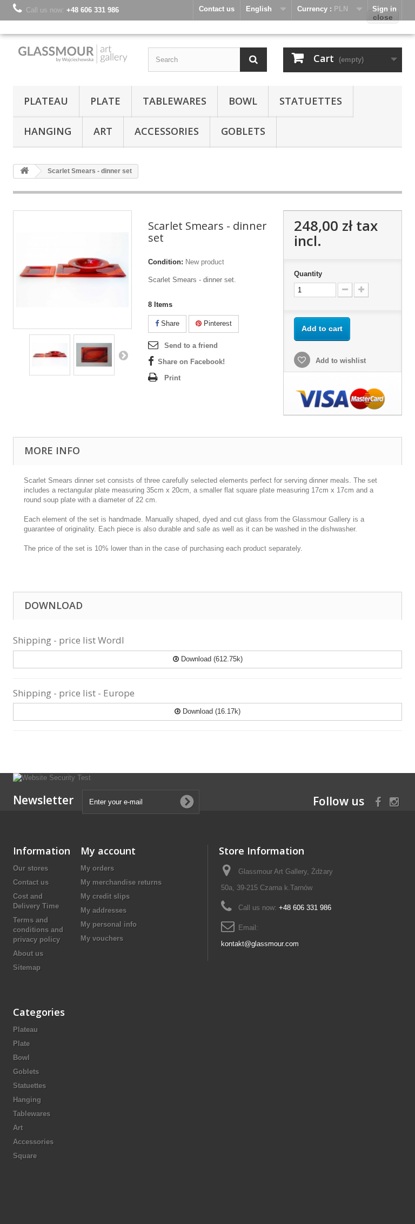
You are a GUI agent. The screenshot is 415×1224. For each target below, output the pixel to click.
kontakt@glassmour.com (260, 944)
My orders (97, 868)
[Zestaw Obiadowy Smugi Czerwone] (50, 355)
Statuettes (310, 100)
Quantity (308, 274)
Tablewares (174, 100)
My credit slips (105, 896)
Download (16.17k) (210, 711)
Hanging (47, 131)
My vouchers (102, 938)
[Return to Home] (24, 171)
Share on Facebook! (191, 362)
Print (172, 378)
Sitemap (27, 967)
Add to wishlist (339, 361)
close (383, 17)
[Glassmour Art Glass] (72, 53)
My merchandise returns (121, 882)
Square (25, 1156)
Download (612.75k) (211, 659)
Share (169, 323)
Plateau (46, 100)
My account (108, 850)
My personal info (109, 924)
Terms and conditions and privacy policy (38, 929)
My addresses (103, 910)
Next (123, 355)
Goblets (243, 131)
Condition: (165, 262)
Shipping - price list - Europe (74, 693)
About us (28, 953)
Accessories (167, 131)
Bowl (243, 100)
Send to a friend (191, 345)
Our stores (30, 868)
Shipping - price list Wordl (68, 640)
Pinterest (217, 323)
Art (102, 131)
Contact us (31, 882)
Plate (105, 100)
